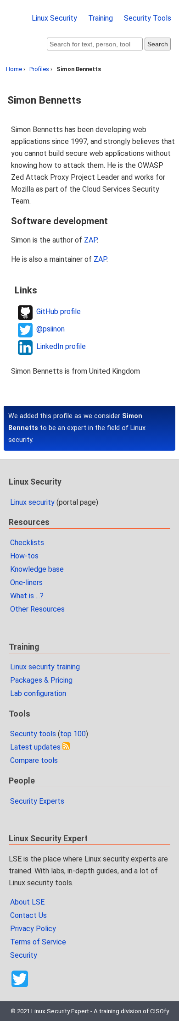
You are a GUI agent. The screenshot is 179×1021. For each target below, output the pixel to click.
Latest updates (35, 747)
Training (100, 18)
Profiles (39, 69)
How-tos (24, 556)
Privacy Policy (33, 928)
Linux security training (45, 666)
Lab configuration (38, 693)
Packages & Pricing (41, 680)
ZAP (90, 240)
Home (14, 69)
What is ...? (27, 595)
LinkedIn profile (61, 346)
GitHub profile (58, 311)
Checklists (27, 542)
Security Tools (147, 18)
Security (23, 955)
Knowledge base (37, 569)
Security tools (33, 733)
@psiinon (50, 329)
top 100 (73, 733)
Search (157, 44)
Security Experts (37, 801)
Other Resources (37, 609)
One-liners (26, 582)
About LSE (27, 902)
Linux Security (54, 18)
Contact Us (28, 915)
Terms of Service (38, 942)
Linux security (32, 502)
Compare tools (34, 760)
